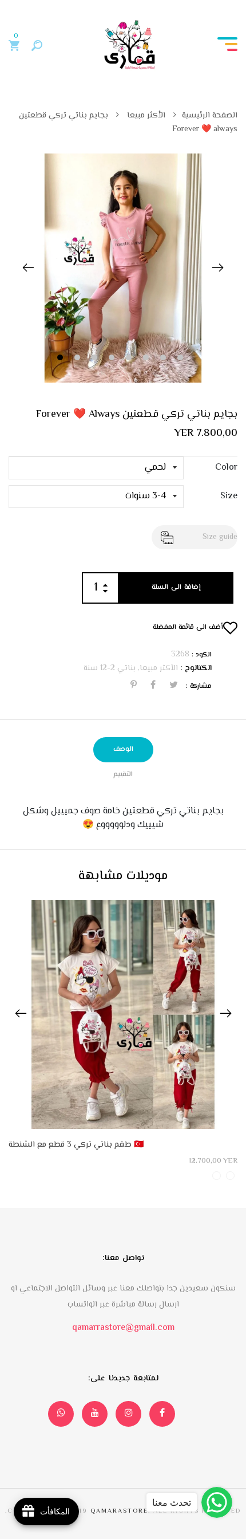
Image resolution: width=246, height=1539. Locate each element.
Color (226, 468)
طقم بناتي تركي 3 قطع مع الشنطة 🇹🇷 (76, 1145)
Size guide (220, 537)
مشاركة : (199, 687)
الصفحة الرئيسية (209, 115)
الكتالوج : (196, 669)
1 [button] (61, 358)
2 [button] (78, 358)
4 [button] (113, 358)
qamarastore (119, 1511)
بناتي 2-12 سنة (110, 668)
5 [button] (130, 358)
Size (228, 496)
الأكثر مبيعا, (157, 668)
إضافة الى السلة (176, 587)
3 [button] (95, 358)
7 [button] (164, 358)
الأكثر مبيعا (145, 115)
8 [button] (181, 358)
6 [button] (147, 358)
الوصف (123, 749)
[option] (123, 268)
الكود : (202, 655)
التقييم (123, 774)
